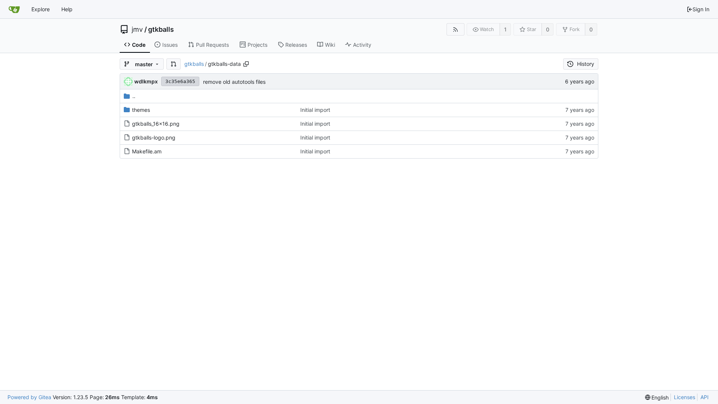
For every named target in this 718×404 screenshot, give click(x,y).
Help (67, 9)
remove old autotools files (234, 82)
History (585, 64)
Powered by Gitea (29, 397)
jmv (137, 29)
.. (133, 96)
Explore (40, 9)
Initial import (315, 110)
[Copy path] (246, 64)
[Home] (14, 9)
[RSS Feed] (455, 29)
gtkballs (161, 29)
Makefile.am (147, 151)
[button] (173, 64)
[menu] (657, 397)
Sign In (701, 9)
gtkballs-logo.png (153, 137)
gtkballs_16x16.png (156, 123)
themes (141, 110)
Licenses (684, 397)
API (704, 397)
